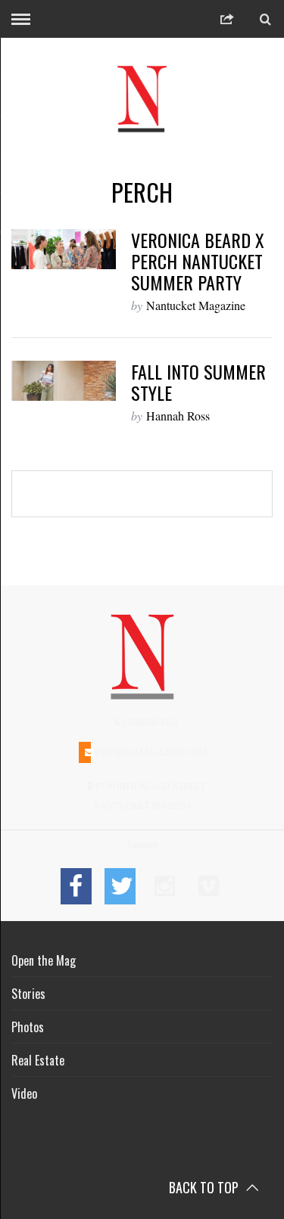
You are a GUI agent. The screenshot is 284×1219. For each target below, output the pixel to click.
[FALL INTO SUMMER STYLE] (63, 381)
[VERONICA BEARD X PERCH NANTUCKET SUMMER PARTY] (63, 249)
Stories (28, 994)
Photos (27, 1027)
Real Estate (37, 1060)
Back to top (205, 1187)
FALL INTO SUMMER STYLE (198, 382)
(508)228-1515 (149, 722)
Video (24, 1093)
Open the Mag (43, 960)
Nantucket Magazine (195, 305)
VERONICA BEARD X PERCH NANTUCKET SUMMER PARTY (197, 261)
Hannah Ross (178, 415)
